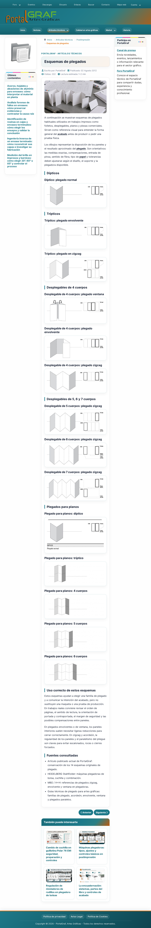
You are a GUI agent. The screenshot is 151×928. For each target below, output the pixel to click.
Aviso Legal (77, 916)
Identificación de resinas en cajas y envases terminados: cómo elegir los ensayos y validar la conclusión (19, 126)
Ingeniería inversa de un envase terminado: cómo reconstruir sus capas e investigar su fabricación (19, 144)
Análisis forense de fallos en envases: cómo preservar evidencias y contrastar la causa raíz (20, 108)
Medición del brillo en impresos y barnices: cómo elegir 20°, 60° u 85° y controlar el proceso (20, 161)
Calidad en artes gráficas (87, 30)
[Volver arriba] (146, 922)
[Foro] (19, 5)
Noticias (37, 30)
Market (109, 30)
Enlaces (77, 5)
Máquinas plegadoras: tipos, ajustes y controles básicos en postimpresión (91, 852)
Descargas (47, 5)
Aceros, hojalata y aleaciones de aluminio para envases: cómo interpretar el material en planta (20, 91)
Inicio (22, 30)
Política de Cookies (98, 916)
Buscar (91, 5)
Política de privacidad (54, 916)
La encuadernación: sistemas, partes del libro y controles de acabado (90, 890)
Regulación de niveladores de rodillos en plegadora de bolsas (58, 890)
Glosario (63, 5)
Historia (126, 30)
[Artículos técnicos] (66, 30)
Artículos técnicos (57, 30)
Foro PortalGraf (125, 70)
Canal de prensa (126, 50)
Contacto (105, 5)
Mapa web (121, 5)
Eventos (31, 5)
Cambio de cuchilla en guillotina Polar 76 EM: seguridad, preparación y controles (59, 854)
